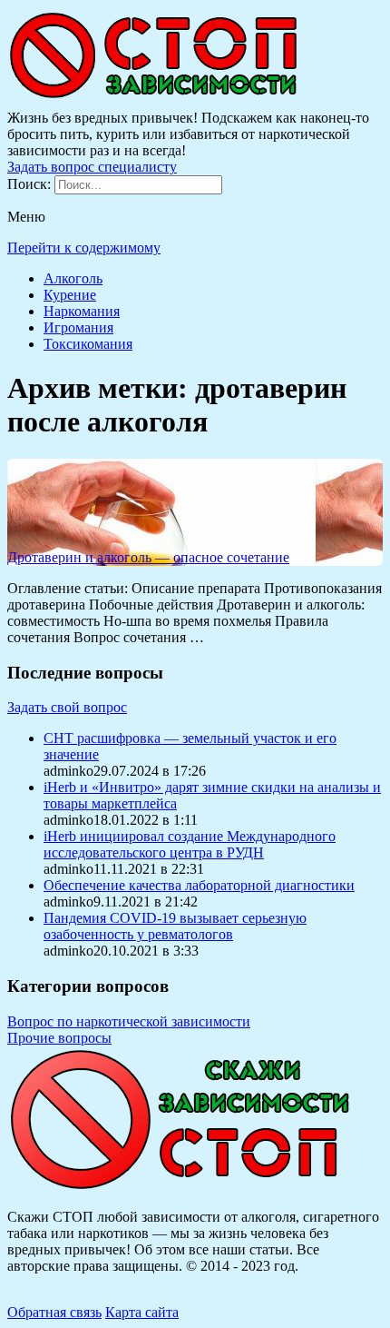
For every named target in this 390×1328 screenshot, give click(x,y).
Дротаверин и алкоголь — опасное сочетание (148, 557)
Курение (70, 294)
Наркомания (82, 311)
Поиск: (30, 184)
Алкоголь (73, 278)
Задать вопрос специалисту (92, 166)
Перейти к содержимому (84, 247)
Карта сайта (142, 1312)
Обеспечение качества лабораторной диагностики (199, 885)
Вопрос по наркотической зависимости (128, 1021)
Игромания (78, 327)
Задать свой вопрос (67, 707)
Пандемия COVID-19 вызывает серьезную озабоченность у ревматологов (175, 926)
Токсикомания (88, 344)
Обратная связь (54, 1312)
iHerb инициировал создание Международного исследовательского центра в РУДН (190, 844)
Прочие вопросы (59, 1038)
